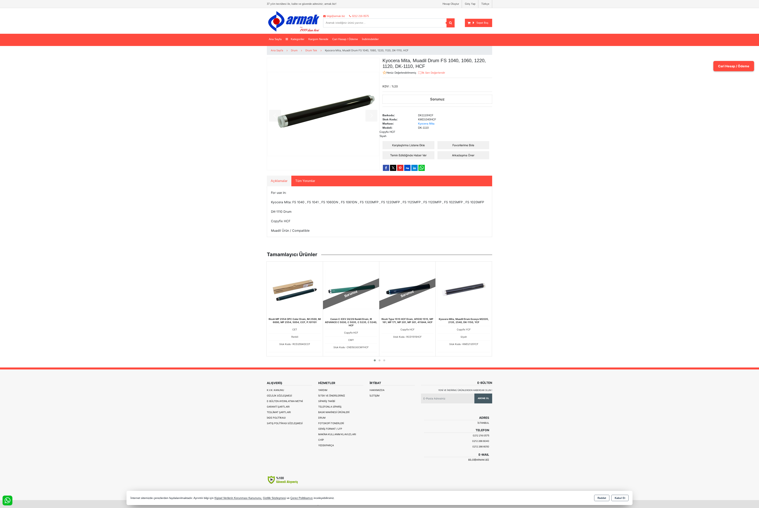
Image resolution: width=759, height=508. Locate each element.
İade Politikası (276, 417)
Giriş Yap (470, 3)
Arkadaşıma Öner (463, 155)
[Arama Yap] (451, 22)
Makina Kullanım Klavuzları (337, 434)
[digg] (407, 168)
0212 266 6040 (480, 441)
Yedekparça (326, 445)
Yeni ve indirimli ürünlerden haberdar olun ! (465, 390)
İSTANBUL (483, 422)
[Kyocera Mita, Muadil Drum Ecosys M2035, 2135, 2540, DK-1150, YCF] (464, 289)
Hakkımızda (377, 390)
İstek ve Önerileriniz (331, 395)
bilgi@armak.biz (478, 459)
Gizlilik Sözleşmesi (279, 395)
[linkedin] (414, 168)
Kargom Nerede (318, 39)
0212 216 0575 (481, 435)
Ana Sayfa (275, 39)
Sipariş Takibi (326, 401)
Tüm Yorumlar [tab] (305, 181)
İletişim (375, 395)
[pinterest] (400, 168)
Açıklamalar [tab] (279, 181)
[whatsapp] (421, 168)
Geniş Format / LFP (330, 428)
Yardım (322, 390)
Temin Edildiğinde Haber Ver (408, 155)
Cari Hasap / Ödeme (345, 39)
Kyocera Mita (426, 123)
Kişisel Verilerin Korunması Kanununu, (238, 498)
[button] (374, 360)
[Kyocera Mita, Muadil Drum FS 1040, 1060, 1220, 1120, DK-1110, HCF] (323, 114)
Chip (321, 439)
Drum (322, 417)
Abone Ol (483, 398)
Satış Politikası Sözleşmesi (285, 423)
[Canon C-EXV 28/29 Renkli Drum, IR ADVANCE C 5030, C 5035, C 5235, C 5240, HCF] (351, 289)
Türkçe (485, 3)
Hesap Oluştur (451, 3)
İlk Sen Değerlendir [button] (433, 72)
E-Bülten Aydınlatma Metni (285, 401)
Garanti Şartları (278, 406)
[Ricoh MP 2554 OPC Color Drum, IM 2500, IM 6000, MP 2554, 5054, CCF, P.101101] (295, 289)
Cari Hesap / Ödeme (733, 66)
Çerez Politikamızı (301, 498)
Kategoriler (297, 39)
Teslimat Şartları (279, 412)
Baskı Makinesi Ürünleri (333, 412)
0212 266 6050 (480, 446)
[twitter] (393, 168)
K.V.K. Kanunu (275, 390)
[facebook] (386, 168)
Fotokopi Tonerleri (331, 423)
